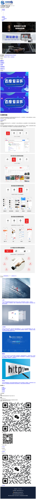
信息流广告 (2, 68)
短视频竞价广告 (13, 275)
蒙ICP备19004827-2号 (20, 490)
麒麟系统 (2, 60)
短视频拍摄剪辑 (5, 275)
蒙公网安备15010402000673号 (18, 492)
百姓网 (1, 64)
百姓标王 (3, 389)
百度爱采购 (2, 66)
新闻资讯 (3, 391)
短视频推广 (2, 62)
